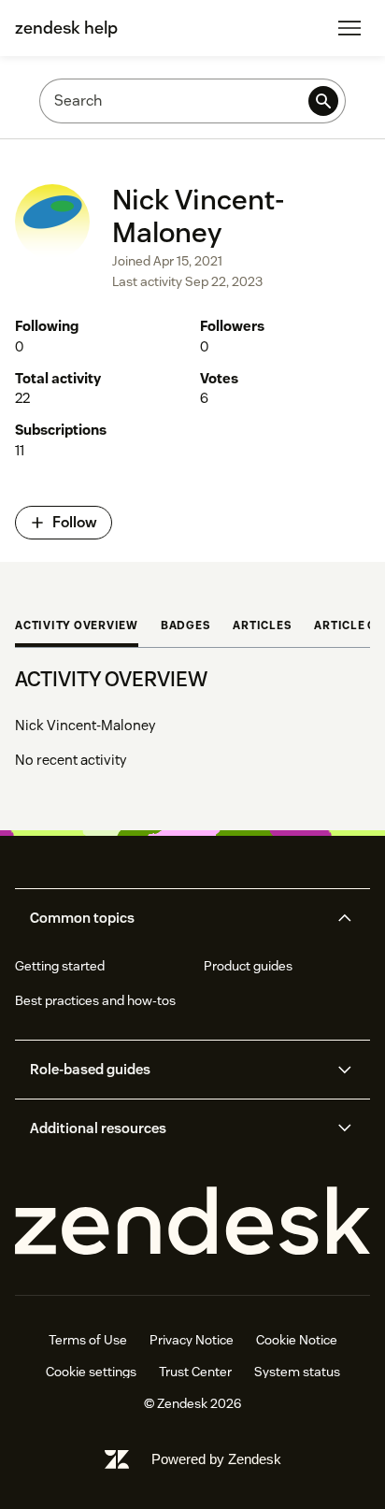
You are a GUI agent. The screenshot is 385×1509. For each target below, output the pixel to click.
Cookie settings (91, 1371)
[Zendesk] (192, 1221)
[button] (176, 918)
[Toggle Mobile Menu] (349, 28)
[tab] (76, 627)
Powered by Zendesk (216, 1459)
